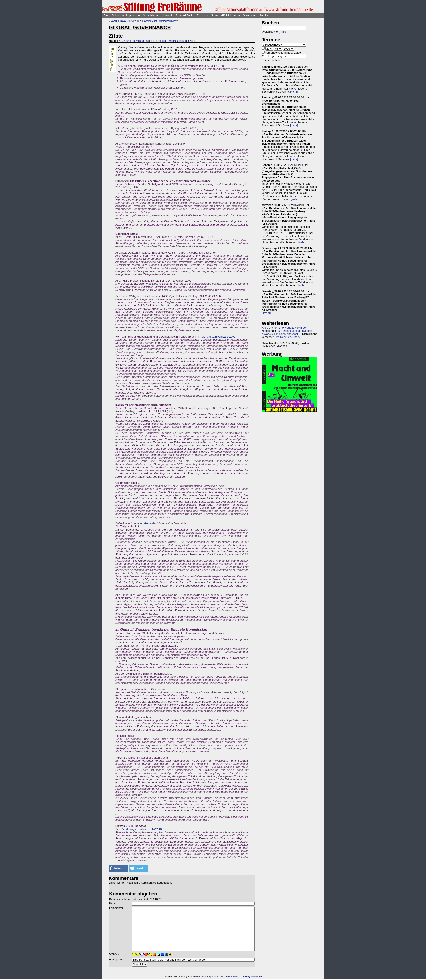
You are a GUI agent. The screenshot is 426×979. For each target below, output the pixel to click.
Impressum (213, 976)
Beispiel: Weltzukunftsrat (172, 40)
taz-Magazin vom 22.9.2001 (218, 336)
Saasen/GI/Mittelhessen (225, 15)
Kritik (193, 40)
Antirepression (131, 15)
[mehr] (294, 91)
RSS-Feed (232, 976)
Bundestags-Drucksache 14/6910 (141, 829)
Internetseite (144, 523)
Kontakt (203, 976)
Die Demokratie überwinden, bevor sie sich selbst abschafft (287, 332)
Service (264, 15)
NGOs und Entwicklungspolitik (137, 40)
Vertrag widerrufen (252, 976)
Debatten (202, 15)
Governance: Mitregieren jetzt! (161, 20)
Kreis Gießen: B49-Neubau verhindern (285, 327)
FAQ (223, 976)
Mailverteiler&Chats (288, 337)
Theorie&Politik (185, 15)
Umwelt (167, 15)
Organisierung (151, 15)
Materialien (249, 15)
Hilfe (283, 31)
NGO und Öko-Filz (130, 20)
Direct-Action (111, 15)
